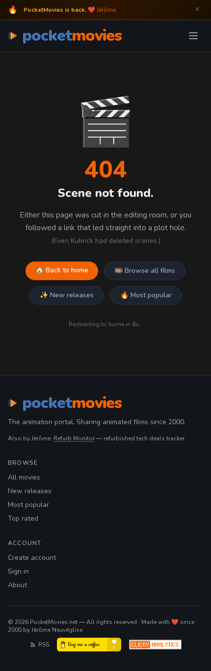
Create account (32, 557)
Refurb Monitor (74, 438)
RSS (43, 644)
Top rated (23, 518)
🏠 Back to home (61, 270)
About (17, 585)
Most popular (28, 504)
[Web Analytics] (155, 644)
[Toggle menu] (193, 36)
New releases (30, 491)
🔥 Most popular (146, 295)
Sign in (18, 571)
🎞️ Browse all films (144, 270)
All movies (24, 477)
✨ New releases (67, 295)
